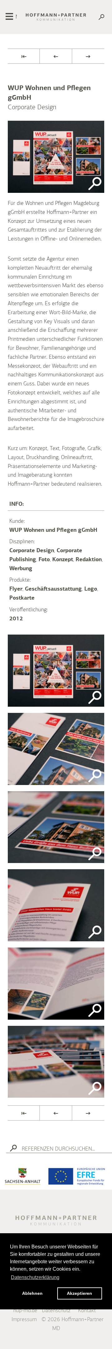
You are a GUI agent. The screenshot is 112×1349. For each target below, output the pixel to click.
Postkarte (22, 598)
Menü (16, 17)
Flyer (15, 589)
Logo (90, 589)
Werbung (20, 568)
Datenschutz (56, 1310)
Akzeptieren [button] (79, 1293)
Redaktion (89, 559)
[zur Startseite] (56, 17)
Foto (44, 559)
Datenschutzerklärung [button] (35, 1277)
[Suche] (101, 18)
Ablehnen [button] (32, 1293)
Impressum (24, 1319)
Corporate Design (31, 550)
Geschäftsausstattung (53, 589)
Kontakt (87, 1310)
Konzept (62, 559)
